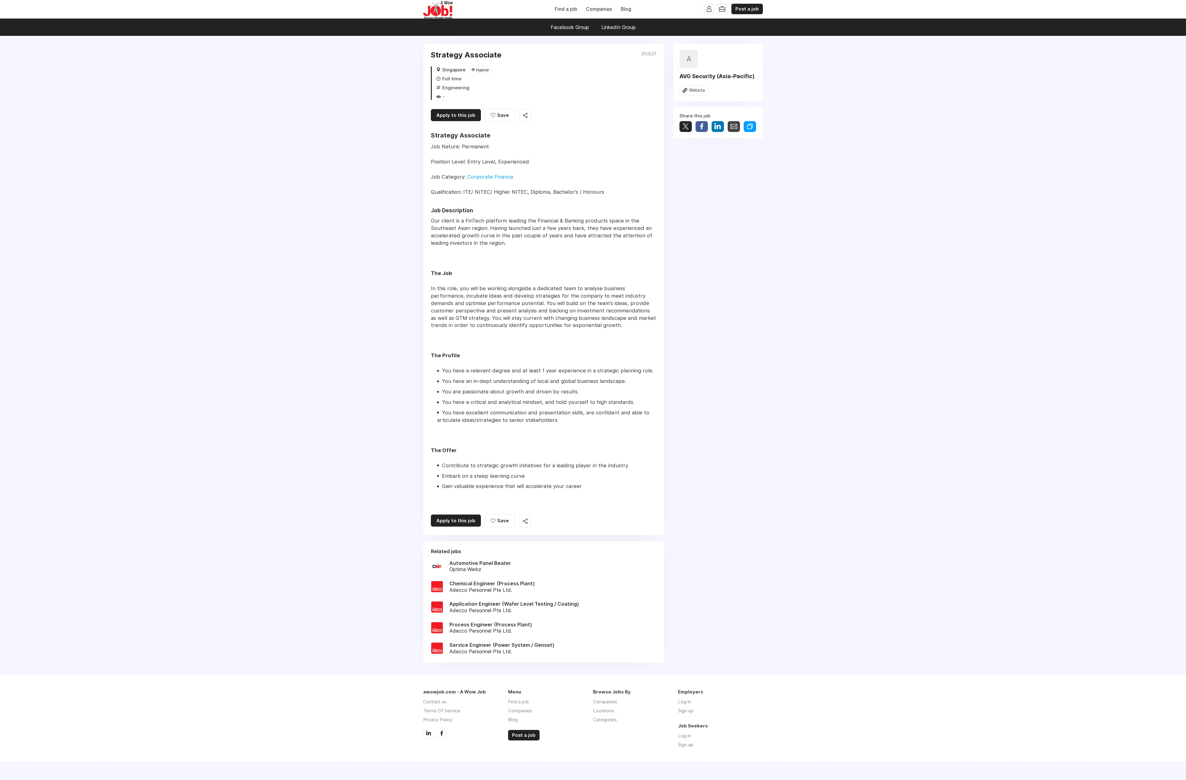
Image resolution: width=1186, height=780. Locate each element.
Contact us (435, 702)
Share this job (525, 115)
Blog (626, 9)
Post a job (747, 9)
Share (702, 126)
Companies (599, 9)
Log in (684, 702)
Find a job (566, 9)
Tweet (685, 126)
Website (697, 90)
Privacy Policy (437, 720)
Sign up (685, 711)
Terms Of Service (441, 711)
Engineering (455, 88)
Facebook (441, 733)
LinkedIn (428, 733)
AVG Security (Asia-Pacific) (717, 76)
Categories (605, 720)
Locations (603, 711)
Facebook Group (570, 27)
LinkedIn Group (618, 27)
